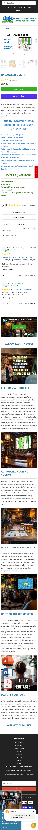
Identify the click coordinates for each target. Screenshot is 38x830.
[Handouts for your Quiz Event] (19, 42)
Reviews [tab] (5, 224)
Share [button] (6, 275)
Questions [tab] (18, 224)
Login (19, 763)
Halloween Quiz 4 (7, 270)
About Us (19, 754)
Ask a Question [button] (20, 217)
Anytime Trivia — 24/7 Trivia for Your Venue (19, 766)
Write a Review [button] (20, 212)
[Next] (24, 53)
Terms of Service (19, 748)
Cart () (28, 7)
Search (19, 751)
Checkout (19, 11)
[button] (32, 275)
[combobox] (19, 3)
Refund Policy (19, 745)
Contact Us (19, 757)
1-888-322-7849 (11, 7)
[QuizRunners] (19, 20)
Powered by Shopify (25, 797)
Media (19, 760)
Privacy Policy (19, 742)
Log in (20, 7)
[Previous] (14, 53)
